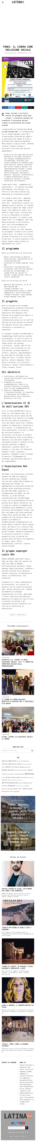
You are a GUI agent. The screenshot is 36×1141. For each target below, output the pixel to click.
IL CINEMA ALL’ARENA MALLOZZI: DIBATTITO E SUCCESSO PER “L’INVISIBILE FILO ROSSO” (18, 701)
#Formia (11, 770)
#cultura (16, 767)
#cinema (12, 614)
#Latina (29, 773)
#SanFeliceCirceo (20, 785)
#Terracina (27, 789)
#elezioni (27, 767)
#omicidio (4, 780)
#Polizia (10, 780)
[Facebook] (5, 107)
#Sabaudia (11, 786)
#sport (20, 788)
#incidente (11, 774)
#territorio (5, 791)
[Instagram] (18, 1123)
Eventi (29, 53)
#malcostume (16, 777)
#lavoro (3, 777)
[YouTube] (23, 1123)
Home (11, 1136)
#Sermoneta (10, 788)
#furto (25, 770)
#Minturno (31, 777)
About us (23, 1136)
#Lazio (8, 777)
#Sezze (16, 788)
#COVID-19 (9, 767)
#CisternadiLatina (9, 764)
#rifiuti (4, 785)
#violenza (16, 791)
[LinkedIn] (21, 1123)
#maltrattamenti (24, 777)
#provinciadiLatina (10, 783)
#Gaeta (30, 770)
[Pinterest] (18, 107)
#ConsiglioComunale (27, 764)
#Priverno (20, 780)
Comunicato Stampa (11, 53)
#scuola (4, 788)
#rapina (21, 782)
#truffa (11, 791)
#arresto (19, 761)
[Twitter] (11, 107)
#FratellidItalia (19, 770)
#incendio (4, 774)
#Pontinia (14, 780)
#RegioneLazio (27, 783)
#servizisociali (21, 614)
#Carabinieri (25, 761)
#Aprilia (12, 761)
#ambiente (5, 761)
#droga (22, 767)
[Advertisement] (18, 24)
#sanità (27, 785)
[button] (32, 751)
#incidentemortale (19, 774)
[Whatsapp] (24, 107)
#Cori (3, 767)
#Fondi (4, 770)
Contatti (16, 1136)
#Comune (19, 764)
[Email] (31, 107)
